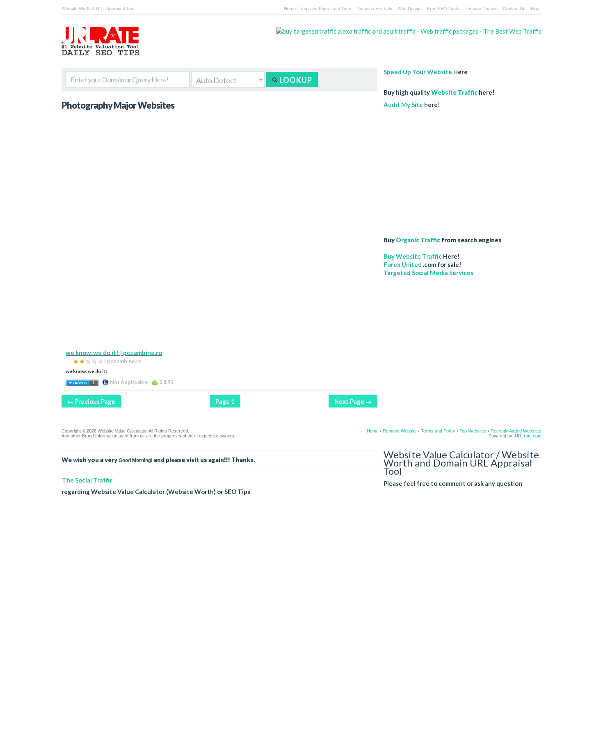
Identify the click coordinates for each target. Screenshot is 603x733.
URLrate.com (528, 435)
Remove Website (400, 430)
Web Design (409, 8)
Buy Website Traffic (413, 256)
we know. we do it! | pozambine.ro (114, 352)
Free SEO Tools (443, 8)
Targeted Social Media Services (428, 272)
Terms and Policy (438, 430)
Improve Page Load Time (326, 8)
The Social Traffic (87, 480)
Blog (535, 8)
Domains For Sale (374, 8)
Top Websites (473, 430)
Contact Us (514, 8)
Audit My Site (403, 104)
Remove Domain (481, 8)
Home (290, 8)
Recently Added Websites (516, 430)
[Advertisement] (219, 291)
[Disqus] (301, 620)
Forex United (403, 264)
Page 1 (225, 401)
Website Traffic (454, 92)
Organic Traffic (418, 240)
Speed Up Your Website (418, 71)
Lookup (295, 79)
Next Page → (353, 401)
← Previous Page (91, 401)
